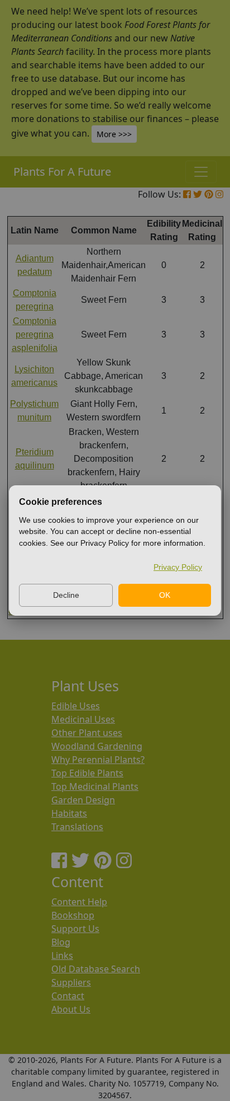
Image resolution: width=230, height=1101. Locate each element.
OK (164, 595)
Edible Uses (75, 706)
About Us (70, 1009)
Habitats (69, 813)
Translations (77, 827)
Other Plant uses (86, 733)
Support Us (75, 928)
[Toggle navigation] (201, 172)
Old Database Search (95, 969)
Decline (66, 595)
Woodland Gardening (96, 746)
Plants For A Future (62, 171)
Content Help (79, 902)
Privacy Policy (178, 567)
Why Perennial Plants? (98, 759)
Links (62, 955)
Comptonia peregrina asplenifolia (35, 334)
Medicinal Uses (83, 719)
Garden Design (83, 800)
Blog (60, 942)
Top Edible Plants (87, 773)
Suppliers (71, 982)
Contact (67, 996)
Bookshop (72, 915)
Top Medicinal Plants (94, 786)
